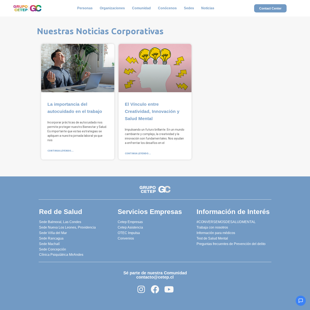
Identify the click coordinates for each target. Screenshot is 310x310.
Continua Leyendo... (60, 150)
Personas (85, 8)
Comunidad (141, 8)
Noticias (207, 8)
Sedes (189, 8)
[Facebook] (155, 289)
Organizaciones (112, 8)
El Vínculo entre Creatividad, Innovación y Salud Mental (152, 111)
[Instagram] (141, 289)
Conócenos (167, 8)
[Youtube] (169, 289)
